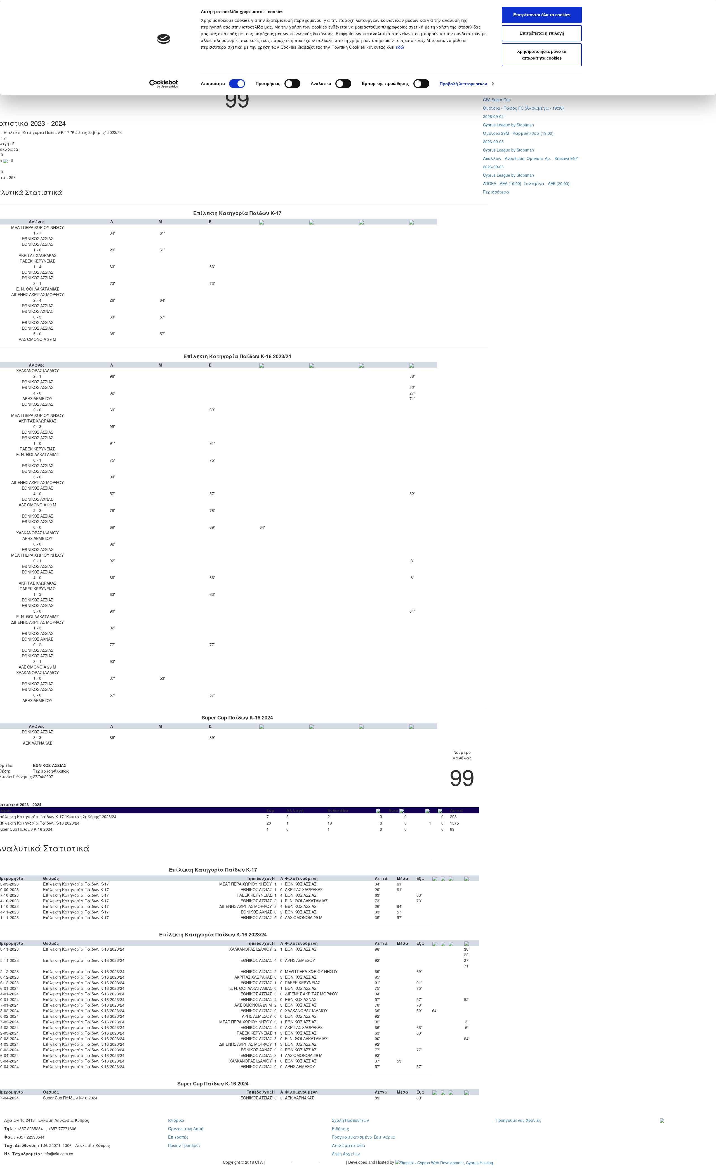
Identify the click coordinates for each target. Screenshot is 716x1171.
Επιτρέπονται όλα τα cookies (541, 14)
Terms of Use (306, 1162)
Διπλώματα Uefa (348, 1145)
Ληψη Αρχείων (346, 1153)
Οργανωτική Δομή (185, 1128)
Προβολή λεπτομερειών (463, 83)
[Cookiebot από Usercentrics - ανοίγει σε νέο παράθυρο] (163, 84)
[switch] (292, 83)
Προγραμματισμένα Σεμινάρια (363, 1137)
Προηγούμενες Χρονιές (518, 1120)
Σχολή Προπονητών (350, 1120)
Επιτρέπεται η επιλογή (542, 33)
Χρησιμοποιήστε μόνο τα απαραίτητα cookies (541, 54)
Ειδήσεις (340, 1128)
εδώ (401, 47)
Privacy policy (278, 1162)
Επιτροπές (178, 1137)
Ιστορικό (176, 1120)
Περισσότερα (496, 192)
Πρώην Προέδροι (184, 1145)
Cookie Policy (333, 1162)
